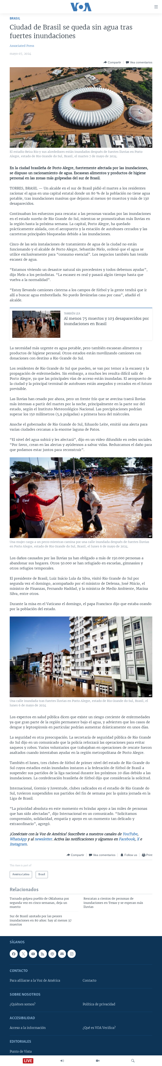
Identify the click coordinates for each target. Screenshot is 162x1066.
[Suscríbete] (62, 954)
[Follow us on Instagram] (72, 954)
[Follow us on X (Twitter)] (23, 954)
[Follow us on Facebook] (14, 954)
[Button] (112, 62)
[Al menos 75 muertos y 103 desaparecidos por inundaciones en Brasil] (36, 324)
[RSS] (43, 954)
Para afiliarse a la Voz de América (35, 981)
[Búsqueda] (133, 1060)
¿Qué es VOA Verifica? (99, 1028)
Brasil (15, 18)
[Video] (97, 1060)
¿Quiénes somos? (22, 1004)
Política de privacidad (99, 1004)
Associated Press (22, 46)
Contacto (89, 981)
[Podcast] (52, 954)
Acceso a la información (28, 1028)
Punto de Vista (21, 1051)
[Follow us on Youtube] (33, 954)
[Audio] (62, 1060)
